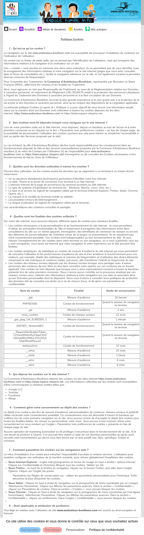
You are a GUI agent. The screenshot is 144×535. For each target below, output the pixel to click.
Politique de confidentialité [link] (106, 529)
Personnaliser (75, 529)
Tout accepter (30, 529)
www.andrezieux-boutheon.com (51, 52)
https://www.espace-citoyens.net (44, 381)
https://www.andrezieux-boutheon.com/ (37, 113)
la (24, 145)
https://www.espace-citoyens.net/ (44, 154)
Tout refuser (52, 529)
